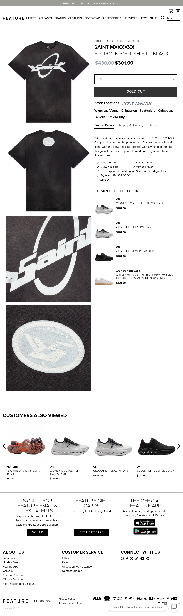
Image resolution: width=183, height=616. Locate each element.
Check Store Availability (137, 103)
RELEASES (45, 18)
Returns (67, 562)
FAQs (65, 558)
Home (98, 41)
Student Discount (13, 575)
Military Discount (13, 579)
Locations (9, 558)
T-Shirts (110, 41)
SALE (153, 18)
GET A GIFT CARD (91, 532)
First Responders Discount (19, 584)
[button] (4, 446)
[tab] (106, 126)
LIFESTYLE (130, 18)
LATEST (31, 18)
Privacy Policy (67, 598)
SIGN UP (37, 532)
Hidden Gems (11, 562)
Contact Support (72, 571)
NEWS (143, 18)
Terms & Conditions (70, 603)
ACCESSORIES (112, 18)
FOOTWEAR (92, 18)
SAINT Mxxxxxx (130, 41)
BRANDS (60, 18)
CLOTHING (75, 18)
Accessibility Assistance (77, 566)
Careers (8, 571)
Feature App (10, 566)
